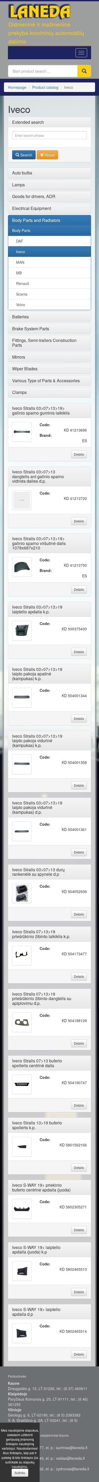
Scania (21, 294)
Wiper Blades (24, 369)
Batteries (20, 317)
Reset (49, 154)
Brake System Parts (30, 329)
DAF (19, 241)
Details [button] (79, 454)
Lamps (18, 185)
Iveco (20, 251)
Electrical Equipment (31, 208)
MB (19, 272)
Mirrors (18, 357)
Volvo (20, 304)
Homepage (17, 87)
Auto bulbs (22, 173)
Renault (22, 283)
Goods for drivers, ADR (33, 196)
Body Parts (21, 230)
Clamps (19, 392)
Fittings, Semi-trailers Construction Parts (44, 342)
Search (25, 154)
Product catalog (45, 87)
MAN (20, 262)
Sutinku (20, 1472)
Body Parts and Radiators (36, 220)
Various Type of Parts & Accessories (46, 380)
